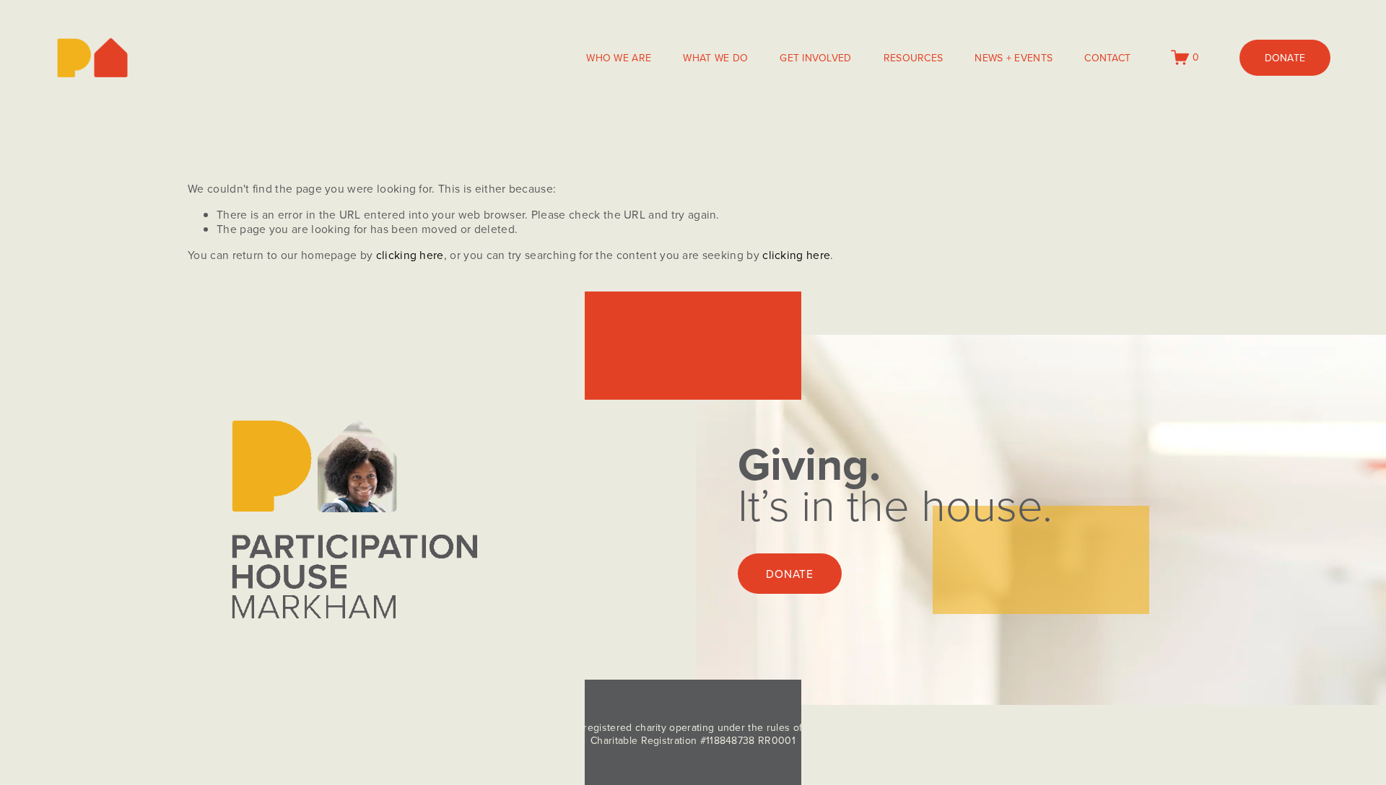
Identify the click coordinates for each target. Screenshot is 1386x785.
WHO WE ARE (618, 58)
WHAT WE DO (715, 58)
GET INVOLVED (815, 58)
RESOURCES (913, 58)
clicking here (410, 255)
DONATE (1285, 58)
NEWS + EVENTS (1013, 58)
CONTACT (1107, 58)
